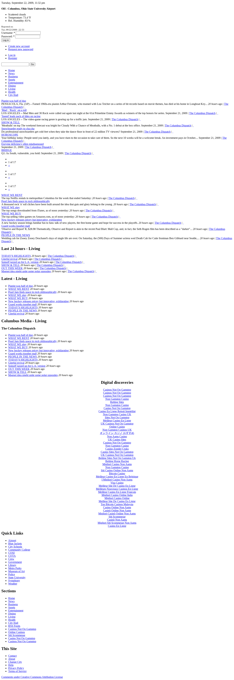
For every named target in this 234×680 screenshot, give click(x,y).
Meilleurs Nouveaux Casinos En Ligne (117, 488)
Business (13, 76)
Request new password (20, 49)
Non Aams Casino (117, 436)
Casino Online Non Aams (117, 507)
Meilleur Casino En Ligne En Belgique (117, 476)
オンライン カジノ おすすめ (117, 433)
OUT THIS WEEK (12, 268)
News (11, 73)
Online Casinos (16, 632)
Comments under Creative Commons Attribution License (32, 677)
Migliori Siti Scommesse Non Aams (117, 522)
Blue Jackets (15, 543)
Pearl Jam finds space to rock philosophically (25, 201)
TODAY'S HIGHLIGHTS (16, 255)
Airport (12, 540)
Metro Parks (14, 568)
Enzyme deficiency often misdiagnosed (22, 144)
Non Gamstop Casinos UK (117, 429)
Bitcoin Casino (117, 473)
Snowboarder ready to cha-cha (17, 128)
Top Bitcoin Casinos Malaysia (117, 504)
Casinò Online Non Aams (117, 510)
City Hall (13, 95)
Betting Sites (117, 402)
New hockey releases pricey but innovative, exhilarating (31, 219)
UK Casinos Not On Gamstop (117, 423)
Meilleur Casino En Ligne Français (117, 492)
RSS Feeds (14, 625)
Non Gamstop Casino (117, 398)
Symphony (14, 580)
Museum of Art (16, 571)
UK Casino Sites (117, 439)
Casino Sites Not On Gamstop (117, 451)
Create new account (19, 46)
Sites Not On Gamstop (117, 417)
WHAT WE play (10, 207)
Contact (12, 655)
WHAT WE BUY (11, 213)
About (11, 658)
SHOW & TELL (10, 122)
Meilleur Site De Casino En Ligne (117, 485)
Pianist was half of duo (13, 100)
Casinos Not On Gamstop (117, 389)
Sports (11, 79)
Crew (11, 559)
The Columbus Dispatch (202, 113)
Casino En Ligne (117, 525)
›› (9, 165)
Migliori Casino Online (117, 498)
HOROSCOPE (9, 134)
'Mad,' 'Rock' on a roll (14, 110)
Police (11, 574)
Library (12, 565)
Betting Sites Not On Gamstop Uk (117, 458)
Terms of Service (17, 671)
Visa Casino (117, 482)
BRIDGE (6, 150)
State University (17, 577)
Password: (8, 36)
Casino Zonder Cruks (117, 448)
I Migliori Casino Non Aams (117, 479)
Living (11, 88)
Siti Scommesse (117, 516)
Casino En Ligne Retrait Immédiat (117, 411)
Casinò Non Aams (117, 519)
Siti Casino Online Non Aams (117, 470)
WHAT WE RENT (11, 195)
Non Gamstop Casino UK (117, 414)
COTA (12, 555)
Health (11, 91)
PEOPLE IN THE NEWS (15, 235)
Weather (12, 583)
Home (11, 70)
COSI (11, 552)
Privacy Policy (16, 668)
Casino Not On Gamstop (117, 408)
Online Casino (117, 426)
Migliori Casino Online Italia (117, 495)
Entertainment (15, 82)
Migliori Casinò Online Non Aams (117, 513)
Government (15, 562)
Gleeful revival (9, 259)
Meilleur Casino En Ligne (117, 420)
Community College (19, 549)
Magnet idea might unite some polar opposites (26, 271)
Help (11, 665)
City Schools (15, 546)
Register (12, 58)
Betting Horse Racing (117, 461)
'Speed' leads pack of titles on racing (20, 116)
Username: (8, 32)
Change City (15, 661)
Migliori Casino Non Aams (117, 464)
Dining (12, 85)
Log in (11, 55)
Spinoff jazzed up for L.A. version (20, 262)
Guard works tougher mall (15, 225)
